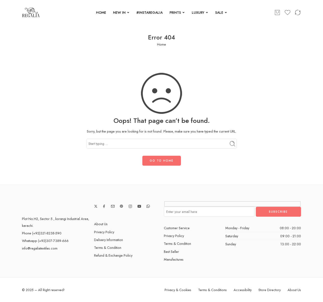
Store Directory (269, 289)
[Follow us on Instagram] (130, 206)
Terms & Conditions (212, 289)
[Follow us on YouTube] (139, 206)
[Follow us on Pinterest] (121, 206)
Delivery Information (108, 239)
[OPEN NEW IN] (128, 12)
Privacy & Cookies (178, 289)
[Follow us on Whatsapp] (148, 206)
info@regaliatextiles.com (39, 248)
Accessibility (243, 289)
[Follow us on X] (95, 206)
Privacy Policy (104, 231)
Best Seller (171, 251)
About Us (101, 223)
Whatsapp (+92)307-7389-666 (45, 240)
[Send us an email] (113, 206)
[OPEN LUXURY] (206, 12)
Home (161, 44)
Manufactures (173, 259)
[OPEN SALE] (225, 12)
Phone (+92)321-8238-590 (41, 233)
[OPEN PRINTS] (183, 12)
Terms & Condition (107, 247)
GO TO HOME (162, 161)
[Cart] (277, 12)
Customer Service (177, 227)
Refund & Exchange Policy (113, 255)
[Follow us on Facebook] (104, 206)
